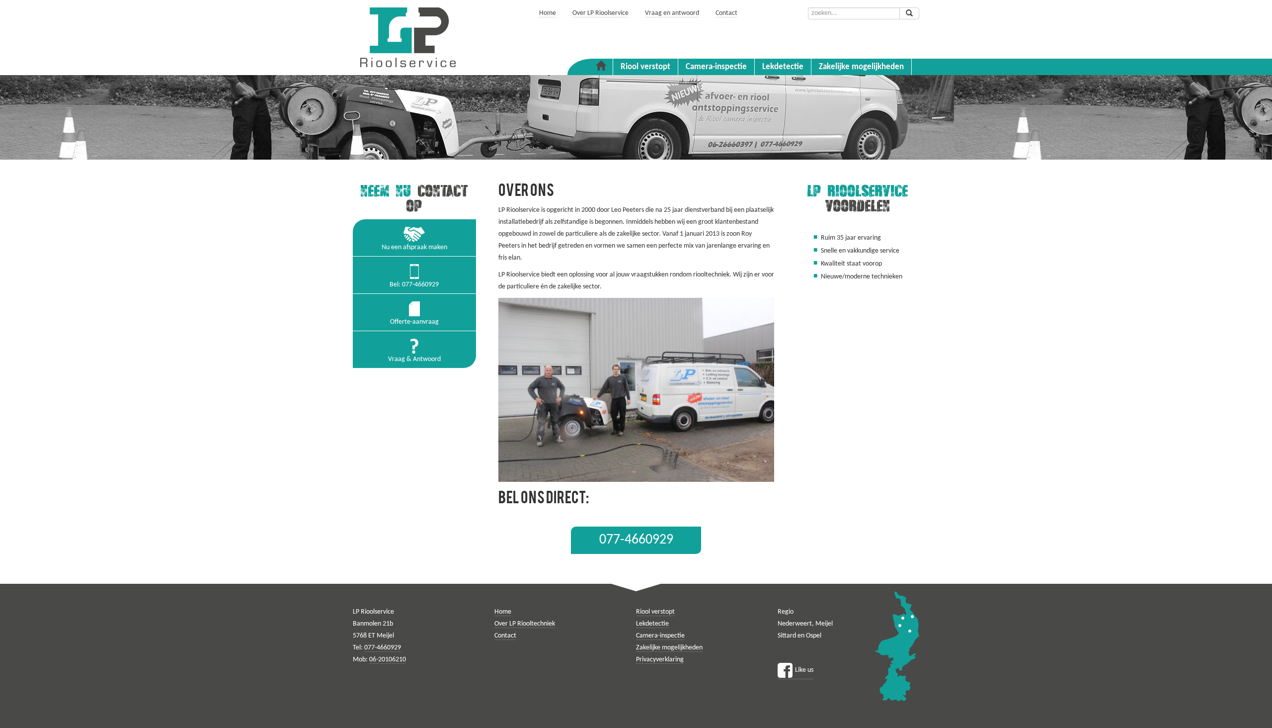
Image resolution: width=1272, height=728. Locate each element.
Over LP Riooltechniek (524, 624)
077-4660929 (636, 540)
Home (547, 13)
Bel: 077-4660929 (414, 284)
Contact (726, 13)
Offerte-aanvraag (414, 322)
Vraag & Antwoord (414, 359)
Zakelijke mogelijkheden (861, 67)
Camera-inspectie (716, 67)
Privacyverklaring (660, 659)
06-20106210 (387, 659)
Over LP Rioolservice (600, 13)
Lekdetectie (782, 67)
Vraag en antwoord (672, 13)
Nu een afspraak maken (414, 247)
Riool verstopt (645, 67)
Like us (804, 670)
